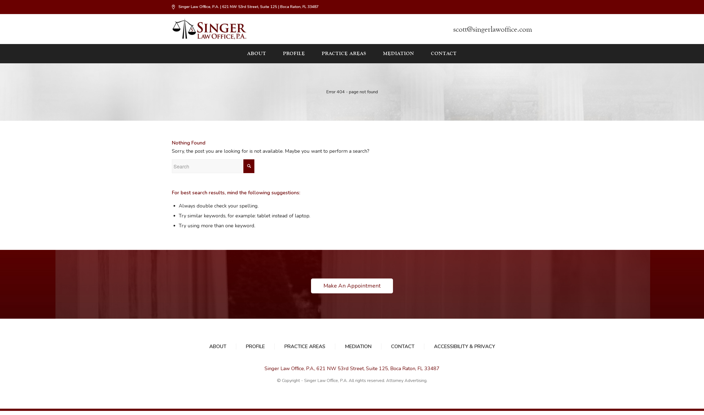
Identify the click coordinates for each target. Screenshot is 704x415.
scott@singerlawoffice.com (492, 29)
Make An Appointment (352, 286)
